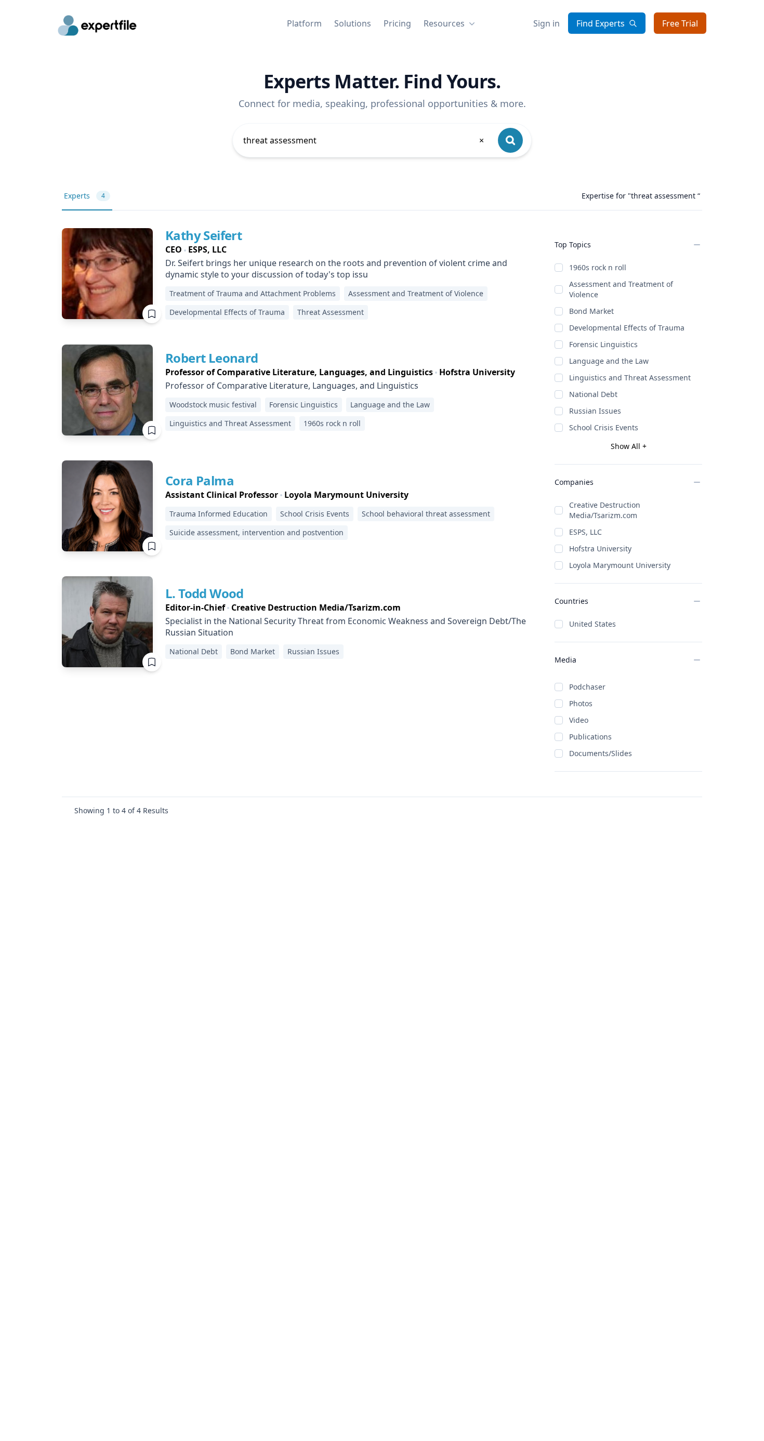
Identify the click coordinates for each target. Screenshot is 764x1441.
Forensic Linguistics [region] (303, 404)
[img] (107, 273)
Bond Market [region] (252, 651)
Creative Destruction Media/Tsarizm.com (604, 510)
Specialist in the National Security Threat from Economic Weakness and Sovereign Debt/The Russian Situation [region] (345, 626)
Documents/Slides (600, 753)
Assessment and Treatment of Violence (621, 289)
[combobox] (364, 140)
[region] (351, 249)
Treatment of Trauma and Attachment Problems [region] (252, 293)
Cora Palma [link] (199, 480)
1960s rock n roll (597, 267)
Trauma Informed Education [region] (218, 514)
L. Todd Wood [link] (204, 593)
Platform (304, 23)
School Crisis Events (603, 427)
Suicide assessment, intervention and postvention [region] (256, 532)
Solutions (352, 23)
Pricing (397, 23)
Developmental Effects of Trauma (626, 328)
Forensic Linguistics (603, 344)
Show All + (629, 446)
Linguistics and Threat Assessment (630, 377)
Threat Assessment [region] (330, 312)
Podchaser (587, 687)
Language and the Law (609, 361)
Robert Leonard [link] (211, 357)
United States (592, 624)
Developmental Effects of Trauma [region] (227, 312)
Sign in (546, 23)
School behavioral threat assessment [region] (426, 514)
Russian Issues (595, 411)
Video (578, 720)
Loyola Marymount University (619, 565)
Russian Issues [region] (313, 651)
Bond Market (591, 311)
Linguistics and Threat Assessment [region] (230, 423)
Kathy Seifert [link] (203, 235)
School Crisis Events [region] (314, 514)
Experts (84, 196)
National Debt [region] (193, 651)
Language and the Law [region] (390, 404)
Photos (580, 703)
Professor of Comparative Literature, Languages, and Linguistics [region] (291, 385)
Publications (590, 737)
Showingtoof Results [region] (121, 810)
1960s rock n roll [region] (332, 423)
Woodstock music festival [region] (213, 404)
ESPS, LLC (585, 532)
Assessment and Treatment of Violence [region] (415, 293)
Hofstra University (600, 548)
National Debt (593, 394)
